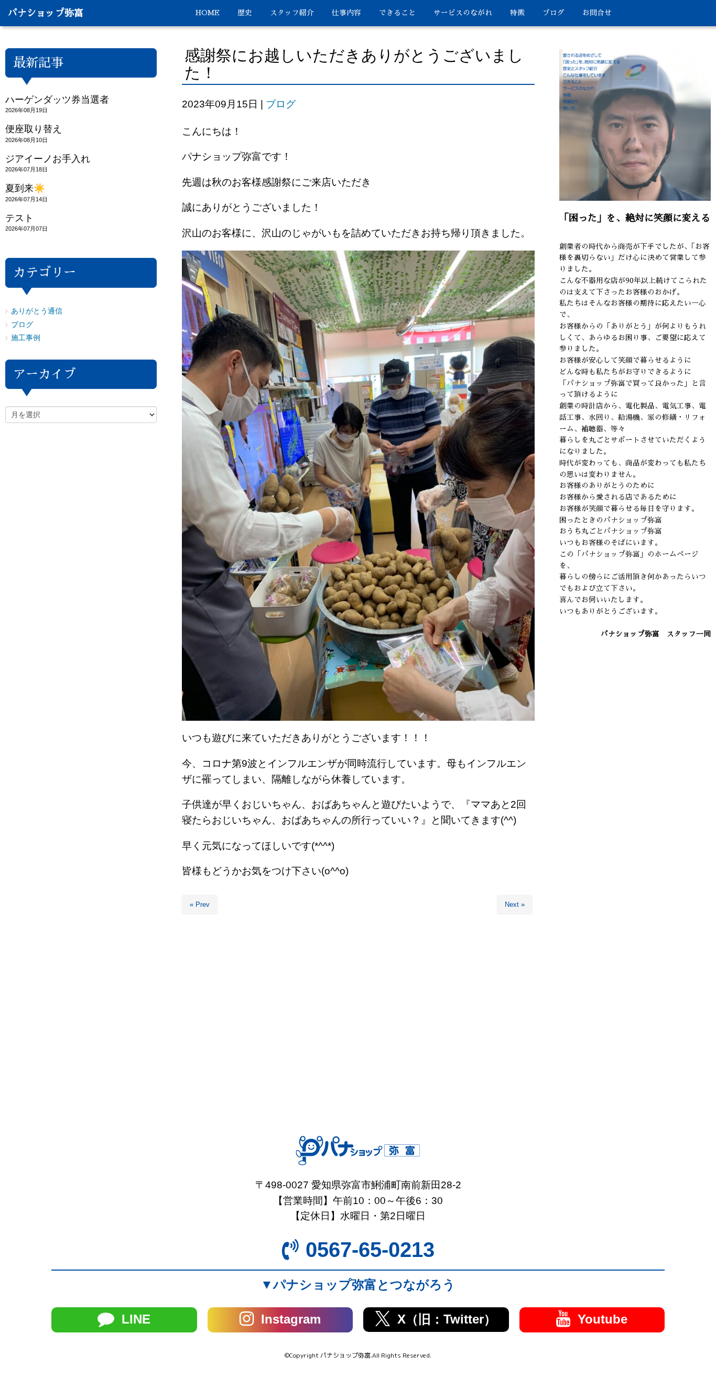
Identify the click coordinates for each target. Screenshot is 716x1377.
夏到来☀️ (25, 188)
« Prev (200, 904)
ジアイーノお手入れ (47, 159)
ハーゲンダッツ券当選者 (57, 99)
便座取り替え (33, 129)
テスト (19, 218)
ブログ (281, 104)
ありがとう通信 (36, 311)
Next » (515, 904)
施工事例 (25, 338)
